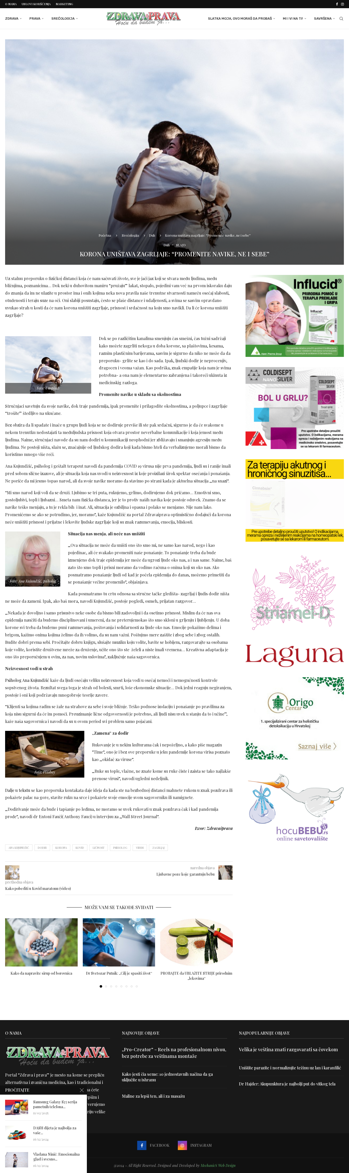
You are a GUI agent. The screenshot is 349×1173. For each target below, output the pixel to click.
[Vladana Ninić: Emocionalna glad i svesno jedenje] (16, 1159)
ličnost (98, 848)
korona (61, 848)
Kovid (80, 848)
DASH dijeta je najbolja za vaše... (54, 1130)
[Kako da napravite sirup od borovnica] (41, 942)
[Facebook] (337, 4)
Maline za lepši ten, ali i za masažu (153, 1096)
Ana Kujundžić (18, 848)
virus (140, 848)
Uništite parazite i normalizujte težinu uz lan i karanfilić (290, 1067)
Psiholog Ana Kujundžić (27, 680)
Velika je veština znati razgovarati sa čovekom (288, 1049)
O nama (11, 4)
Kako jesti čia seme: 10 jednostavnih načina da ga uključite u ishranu (167, 1076)
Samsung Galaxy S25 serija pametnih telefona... (55, 1104)
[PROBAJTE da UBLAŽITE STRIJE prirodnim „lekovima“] (196, 942)
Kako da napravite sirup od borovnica (41, 973)
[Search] (341, 18)
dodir (42, 848)
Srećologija (63, 18)
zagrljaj (158, 848)
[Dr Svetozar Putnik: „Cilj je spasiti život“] (119, 942)
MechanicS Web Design (218, 1165)
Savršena (323, 18)
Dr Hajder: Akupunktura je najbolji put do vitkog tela (287, 1083)
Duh (152, 235)
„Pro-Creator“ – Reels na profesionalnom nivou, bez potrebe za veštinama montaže (174, 1052)
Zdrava (11, 18)
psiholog (120, 848)
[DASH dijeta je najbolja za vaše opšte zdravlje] (16, 1133)
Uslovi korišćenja (36, 4)
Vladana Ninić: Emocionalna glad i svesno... (56, 1157)
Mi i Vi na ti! (293, 18)
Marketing (64, 4)
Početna (105, 235)
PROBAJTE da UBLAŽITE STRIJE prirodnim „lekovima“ (196, 976)
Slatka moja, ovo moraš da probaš (240, 18)
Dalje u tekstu (17, 790)
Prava (34, 18)
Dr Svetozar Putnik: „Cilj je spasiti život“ (119, 973)
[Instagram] (342, 4)
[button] (12, 952)
